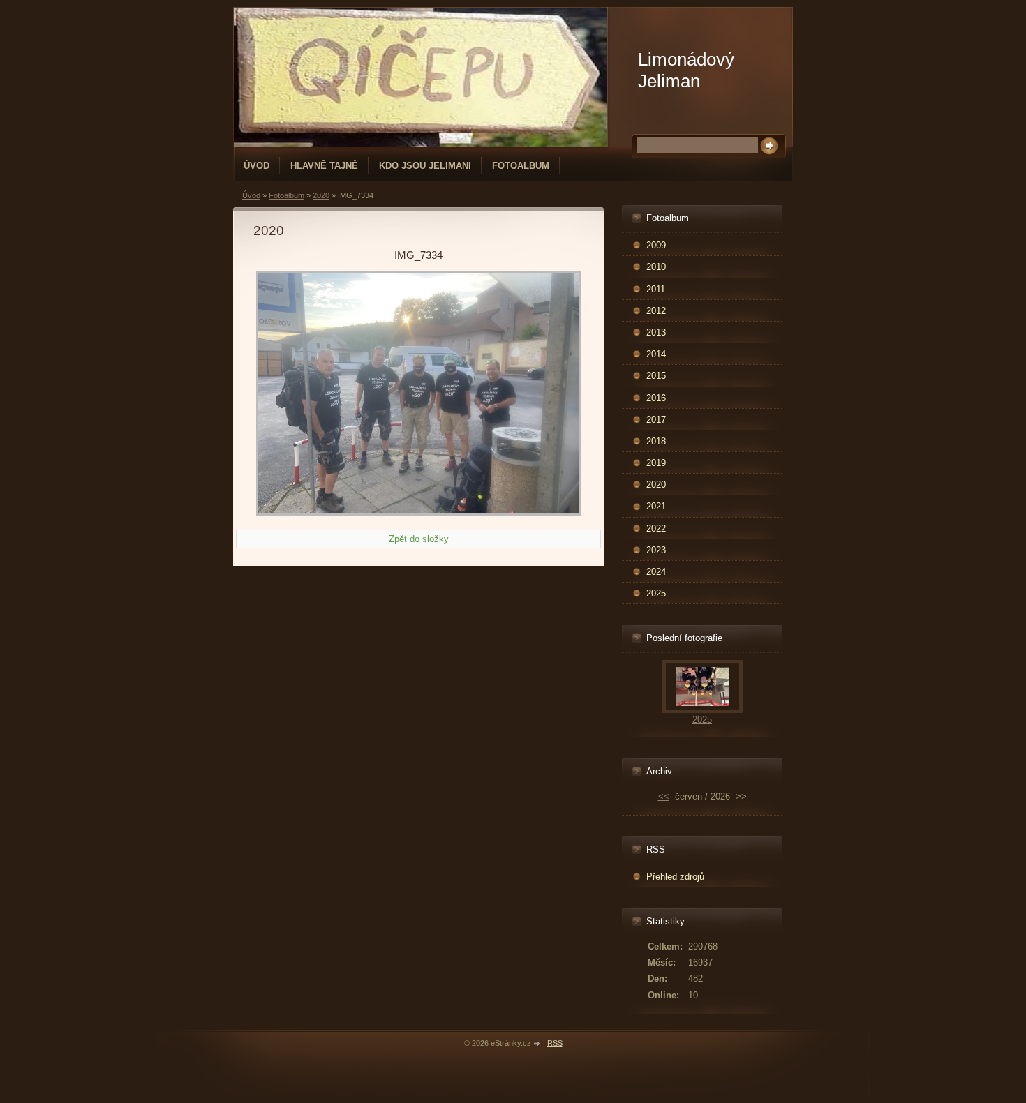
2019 (656, 463)
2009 (656, 245)
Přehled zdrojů (675, 876)
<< (663, 796)
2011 (655, 289)
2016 (656, 398)
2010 (656, 267)
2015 (656, 375)
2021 (656, 506)
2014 (656, 354)
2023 (656, 550)
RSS (555, 1043)
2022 (656, 528)
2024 (656, 571)
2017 (656, 419)
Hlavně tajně (324, 165)
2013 (656, 332)
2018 (656, 441)
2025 (656, 593)
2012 (656, 311)
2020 (321, 195)
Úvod (256, 165)
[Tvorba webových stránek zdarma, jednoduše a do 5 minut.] (538, 1044)
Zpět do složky (419, 539)
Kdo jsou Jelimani (425, 165)
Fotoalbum (520, 165)
